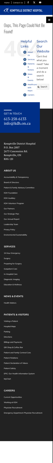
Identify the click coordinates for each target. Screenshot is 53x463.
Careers (31, 95)
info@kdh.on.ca (17, 123)
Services (31, 59)
